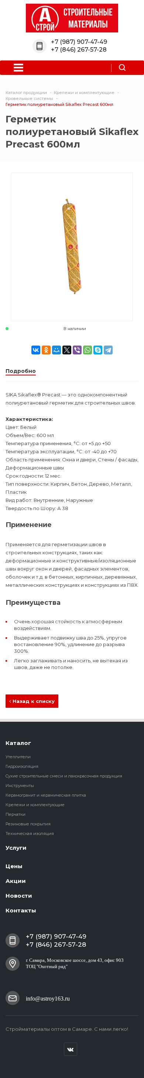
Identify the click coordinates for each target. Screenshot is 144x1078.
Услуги (16, 847)
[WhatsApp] (87, 350)
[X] (66, 350)
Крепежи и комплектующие (35, 804)
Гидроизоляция (22, 766)
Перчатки (15, 814)
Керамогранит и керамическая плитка (46, 795)
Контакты (21, 910)
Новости (19, 895)
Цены (14, 866)
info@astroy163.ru (48, 998)
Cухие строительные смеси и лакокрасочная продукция (64, 776)
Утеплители (18, 756)
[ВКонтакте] (35, 350)
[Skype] (97, 350)
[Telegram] (108, 350)
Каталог (18, 742)
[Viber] (77, 350)
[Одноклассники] (46, 350)
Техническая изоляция (30, 833)
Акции (16, 880)
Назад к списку (33, 701)
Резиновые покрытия (28, 823)
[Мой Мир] (56, 350)
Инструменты (20, 785)
